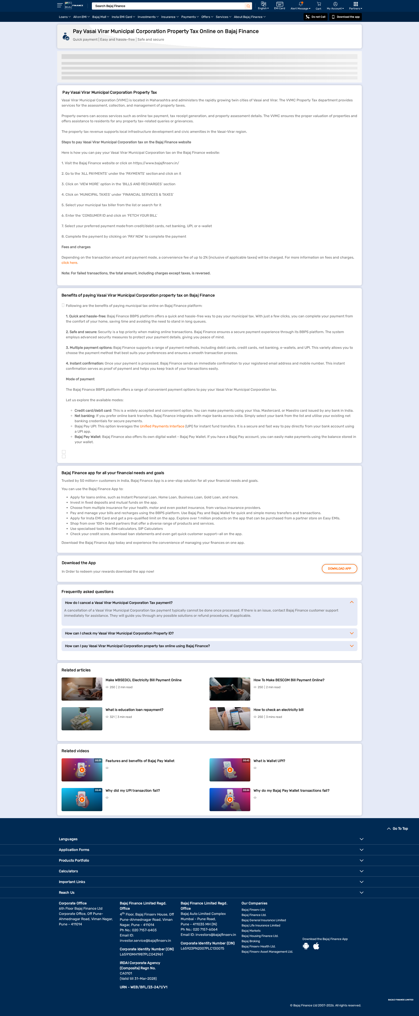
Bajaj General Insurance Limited (264, 920)
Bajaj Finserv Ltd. (254, 910)
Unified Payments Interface (162, 426)
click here (69, 263)
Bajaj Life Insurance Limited (261, 925)
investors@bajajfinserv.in (216, 935)
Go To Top (400, 828)
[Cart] (318, 4)
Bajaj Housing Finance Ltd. (260, 936)
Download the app (348, 16)
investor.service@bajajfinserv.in (145, 940)
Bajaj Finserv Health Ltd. (259, 946)
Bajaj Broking (251, 941)
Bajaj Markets (251, 931)
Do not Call (318, 16)
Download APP (339, 568)
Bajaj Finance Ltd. (254, 915)
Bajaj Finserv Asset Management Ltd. (267, 952)
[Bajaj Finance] (74, 5)
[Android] (305, 946)
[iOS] (316, 946)
